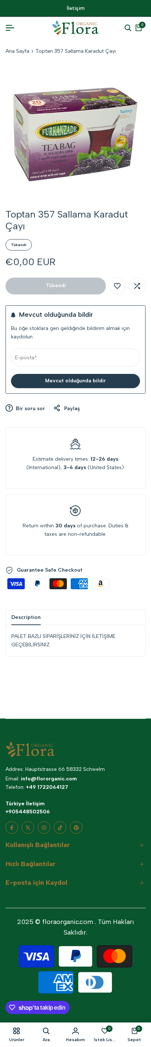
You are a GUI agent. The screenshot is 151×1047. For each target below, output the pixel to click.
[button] (117, 286)
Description (26, 617)
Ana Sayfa (17, 51)
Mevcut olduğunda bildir (75, 381)
